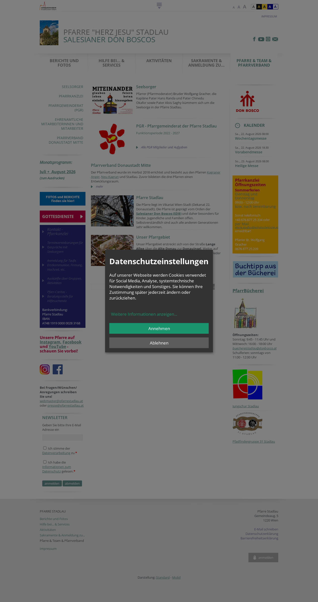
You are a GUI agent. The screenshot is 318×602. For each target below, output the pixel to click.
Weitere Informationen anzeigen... (144, 314)
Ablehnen (159, 342)
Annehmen (159, 328)
